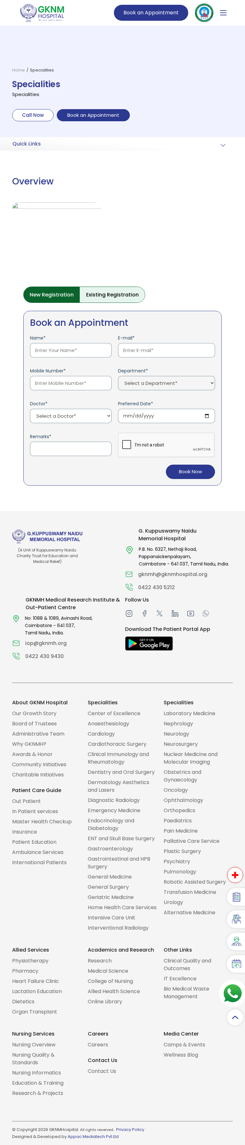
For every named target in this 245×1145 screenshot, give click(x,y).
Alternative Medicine (189, 912)
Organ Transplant (34, 1011)
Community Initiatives (39, 764)
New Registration (52, 294)
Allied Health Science (114, 991)
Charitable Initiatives (38, 774)
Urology (173, 902)
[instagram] (129, 613)
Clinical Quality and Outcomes (187, 964)
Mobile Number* (48, 371)
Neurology (176, 733)
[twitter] (159, 613)
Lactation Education (37, 991)
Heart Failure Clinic (35, 981)
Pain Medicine (181, 830)
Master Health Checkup (42, 821)
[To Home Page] (42, 12)
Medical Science (108, 971)
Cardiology (101, 733)
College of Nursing (110, 981)
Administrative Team (38, 733)
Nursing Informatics (36, 1072)
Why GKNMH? (29, 744)
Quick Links (26, 143)
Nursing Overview (34, 1044)
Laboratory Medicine (189, 713)
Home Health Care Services (122, 907)
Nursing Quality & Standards (33, 1058)
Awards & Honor (32, 754)
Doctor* (39, 403)
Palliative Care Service (191, 841)
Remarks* (40, 436)
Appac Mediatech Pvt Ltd (93, 1137)
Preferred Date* (135, 403)
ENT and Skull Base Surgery (121, 838)
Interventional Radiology (118, 928)
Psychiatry (177, 861)
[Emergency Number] (235, 875)
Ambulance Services (37, 852)
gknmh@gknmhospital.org (172, 574)
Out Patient (26, 801)
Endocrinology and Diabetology (111, 824)
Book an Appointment (151, 12)
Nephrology (178, 723)
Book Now (190, 471)
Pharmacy (25, 971)
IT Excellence (180, 978)
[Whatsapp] (206, 613)
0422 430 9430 (44, 656)
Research (100, 960)
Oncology (176, 790)
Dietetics (23, 1001)
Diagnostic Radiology (114, 800)
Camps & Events (184, 1044)
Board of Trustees (34, 723)
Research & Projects (37, 1093)
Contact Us (102, 1071)
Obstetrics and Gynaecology (182, 775)
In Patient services (35, 811)
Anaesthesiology (108, 723)
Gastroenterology (110, 848)
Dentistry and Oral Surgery (121, 772)
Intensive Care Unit (111, 917)
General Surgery (108, 887)
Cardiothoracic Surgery (117, 744)
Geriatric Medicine (111, 897)
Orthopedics (179, 810)
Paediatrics (178, 820)
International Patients (39, 862)
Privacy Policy (130, 1129)
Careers (98, 1044)
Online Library (105, 1001)
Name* (38, 338)
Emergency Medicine (114, 810)
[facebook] (144, 613)
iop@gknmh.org (46, 643)
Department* (133, 371)
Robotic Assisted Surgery (195, 882)
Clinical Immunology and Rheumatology (118, 758)
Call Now (33, 115)
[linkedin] (175, 613)
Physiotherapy (30, 960)
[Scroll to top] (235, 1017)
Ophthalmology (183, 800)
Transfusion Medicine (190, 892)
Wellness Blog (181, 1055)
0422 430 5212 (156, 587)
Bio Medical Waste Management (186, 992)
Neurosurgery (181, 744)
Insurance (24, 831)
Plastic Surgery (182, 851)
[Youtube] (191, 613)
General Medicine (110, 876)
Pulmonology (180, 871)
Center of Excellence (114, 713)
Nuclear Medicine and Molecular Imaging (191, 758)
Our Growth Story (34, 713)
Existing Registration (112, 294)
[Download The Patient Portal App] (149, 643)
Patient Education (34, 842)
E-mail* (126, 338)
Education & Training (37, 1083)
